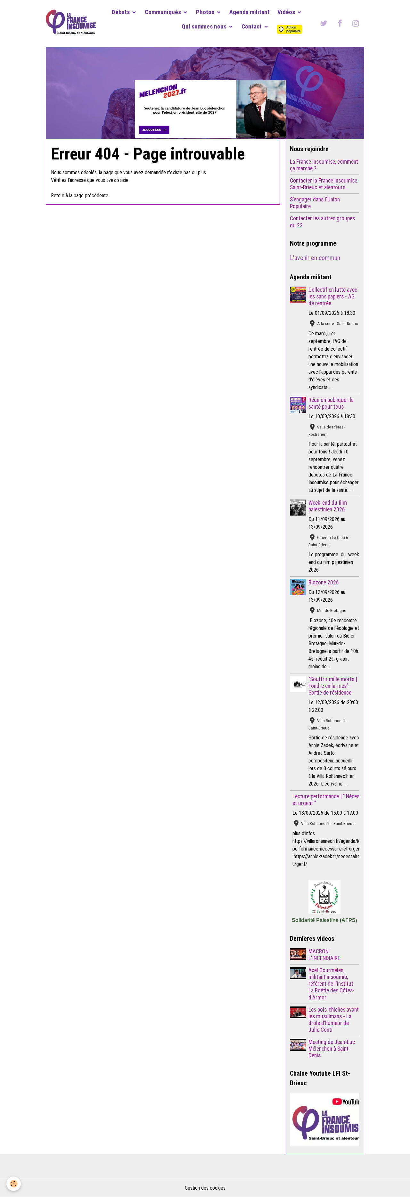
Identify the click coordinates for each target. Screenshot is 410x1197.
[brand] (71, 23)
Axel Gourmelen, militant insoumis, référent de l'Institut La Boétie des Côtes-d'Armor (331, 983)
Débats (121, 12)
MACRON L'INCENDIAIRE (324, 954)
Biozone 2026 (323, 582)
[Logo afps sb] (324, 897)
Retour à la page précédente (79, 195)
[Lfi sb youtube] (324, 1119)
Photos (206, 12)
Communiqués (163, 12)
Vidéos (286, 12)
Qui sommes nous (205, 26)
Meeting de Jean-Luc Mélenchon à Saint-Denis (331, 1049)
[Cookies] (13, 1184)
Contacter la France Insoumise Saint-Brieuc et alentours (323, 184)
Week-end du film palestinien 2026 (327, 506)
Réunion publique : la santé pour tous (331, 403)
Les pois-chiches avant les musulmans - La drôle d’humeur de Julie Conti (333, 1019)
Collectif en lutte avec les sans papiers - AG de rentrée (332, 296)
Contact (252, 26)
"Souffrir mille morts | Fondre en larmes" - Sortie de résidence (332, 686)
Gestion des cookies (205, 1188)
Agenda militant (249, 12)
